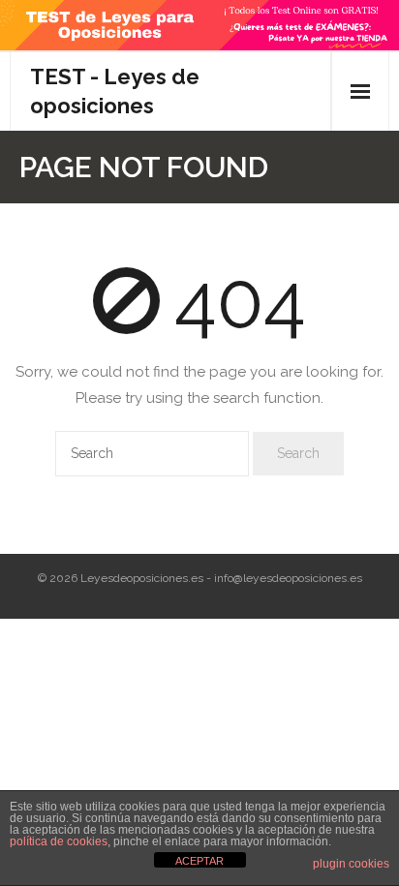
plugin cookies (351, 864)
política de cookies (58, 841)
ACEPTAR (199, 861)
